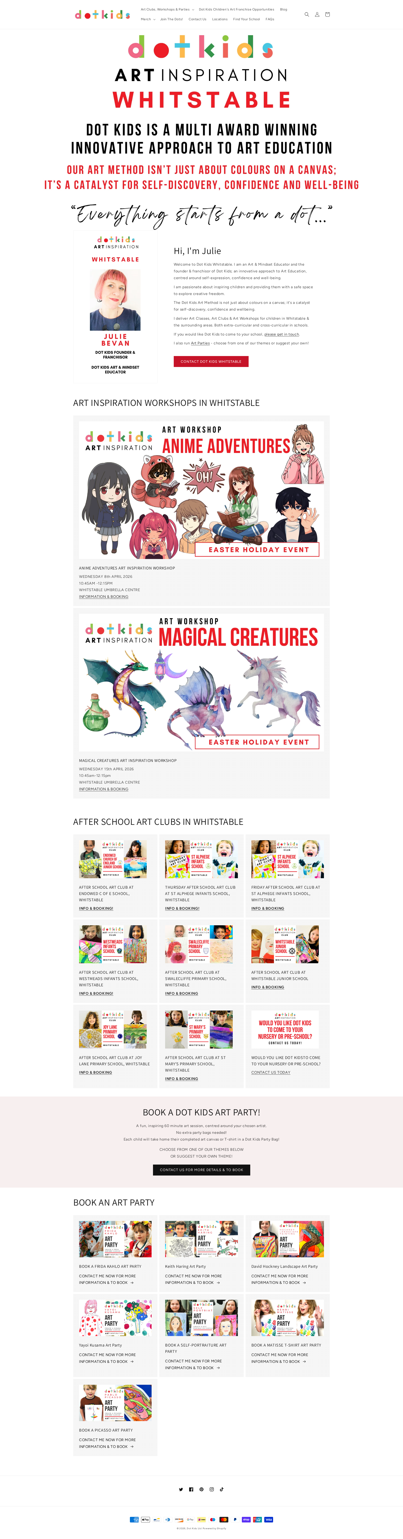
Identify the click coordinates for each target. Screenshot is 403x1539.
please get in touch (281, 334)
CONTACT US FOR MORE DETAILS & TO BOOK (201, 1170)
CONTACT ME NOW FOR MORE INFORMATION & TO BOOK (107, 1279)
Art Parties (200, 343)
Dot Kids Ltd (194, 1528)
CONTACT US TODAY (271, 1072)
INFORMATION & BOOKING (104, 596)
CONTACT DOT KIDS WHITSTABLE (211, 362)
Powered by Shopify (214, 1528)
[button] (167, 9)
